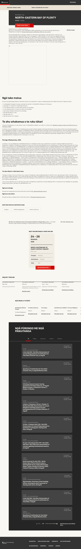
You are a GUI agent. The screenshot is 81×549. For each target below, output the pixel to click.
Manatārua (43, 546)
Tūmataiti (50, 546)
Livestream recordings (48, 290)
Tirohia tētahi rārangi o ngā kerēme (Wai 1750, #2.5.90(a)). (36, 32)
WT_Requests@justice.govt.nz (39, 191)
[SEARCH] (79, 2)
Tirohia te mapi (71, 30)
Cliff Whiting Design (65, 541)
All (28, 338)
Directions (60, 338)
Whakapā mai (32, 541)
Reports (34, 338)
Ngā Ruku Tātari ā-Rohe (14, 7)
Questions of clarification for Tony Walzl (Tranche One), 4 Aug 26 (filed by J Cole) (35, 516)
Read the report (26, 291)
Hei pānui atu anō (19, 315)
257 (43, 523)
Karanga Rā (55, 541)
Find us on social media (44, 541)
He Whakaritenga (33, 546)
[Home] (5, 2)
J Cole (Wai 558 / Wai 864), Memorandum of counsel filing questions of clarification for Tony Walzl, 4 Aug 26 (36, 500)
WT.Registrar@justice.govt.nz (37, 197)
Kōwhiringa (73, 2)
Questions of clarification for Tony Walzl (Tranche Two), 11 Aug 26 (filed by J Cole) (35, 369)
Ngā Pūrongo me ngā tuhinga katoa (67, 524)
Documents (42, 338)
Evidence (51, 338)
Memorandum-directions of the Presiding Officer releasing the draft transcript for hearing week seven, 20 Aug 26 (35, 483)
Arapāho (58, 546)
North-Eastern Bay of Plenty (40, 7)
